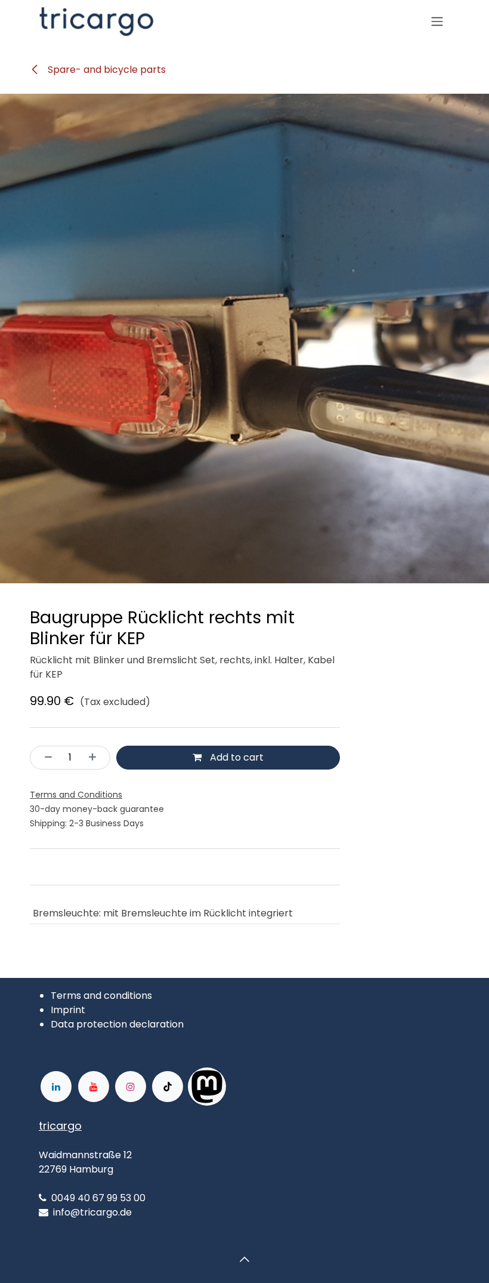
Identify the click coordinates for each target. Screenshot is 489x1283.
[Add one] (96, 757)
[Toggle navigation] (437, 21)
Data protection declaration (117, 1024)
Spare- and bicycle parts (105, 69)
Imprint (68, 1010)
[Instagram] (130, 1086)
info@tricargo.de (92, 1212)
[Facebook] (264, 1086)
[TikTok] (167, 1086)
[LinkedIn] (56, 1086)
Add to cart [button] (236, 757)
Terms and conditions (101, 995)
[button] (244, 1259)
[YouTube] (93, 1086)
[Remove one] (44, 757)
